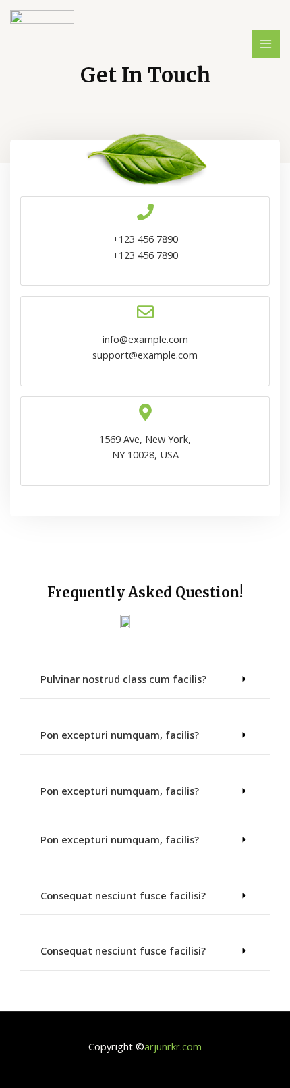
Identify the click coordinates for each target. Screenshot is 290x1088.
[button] (145, 679)
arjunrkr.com (173, 1046)
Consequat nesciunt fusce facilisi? (123, 895)
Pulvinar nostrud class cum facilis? (123, 679)
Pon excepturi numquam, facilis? (119, 735)
